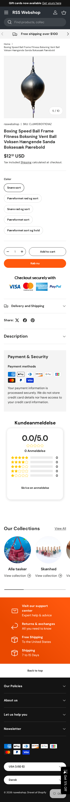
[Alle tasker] (17, 549)
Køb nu (35, 263)
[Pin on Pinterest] (33, 320)
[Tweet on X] (17, 320)
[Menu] (6, 12)
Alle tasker (17, 569)
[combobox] (35, 22)
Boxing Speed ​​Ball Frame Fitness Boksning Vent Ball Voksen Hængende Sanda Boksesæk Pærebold (32, 49)
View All (60, 528)
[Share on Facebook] (25, 320)
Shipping (26, 162)
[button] (64, 12)
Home (7, 44)
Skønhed (48, 569)
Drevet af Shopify (36, 792)
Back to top (35, 670)
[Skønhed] (48, 549)
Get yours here (51, 3)
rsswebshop (11, 124)
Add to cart (47, 251)
